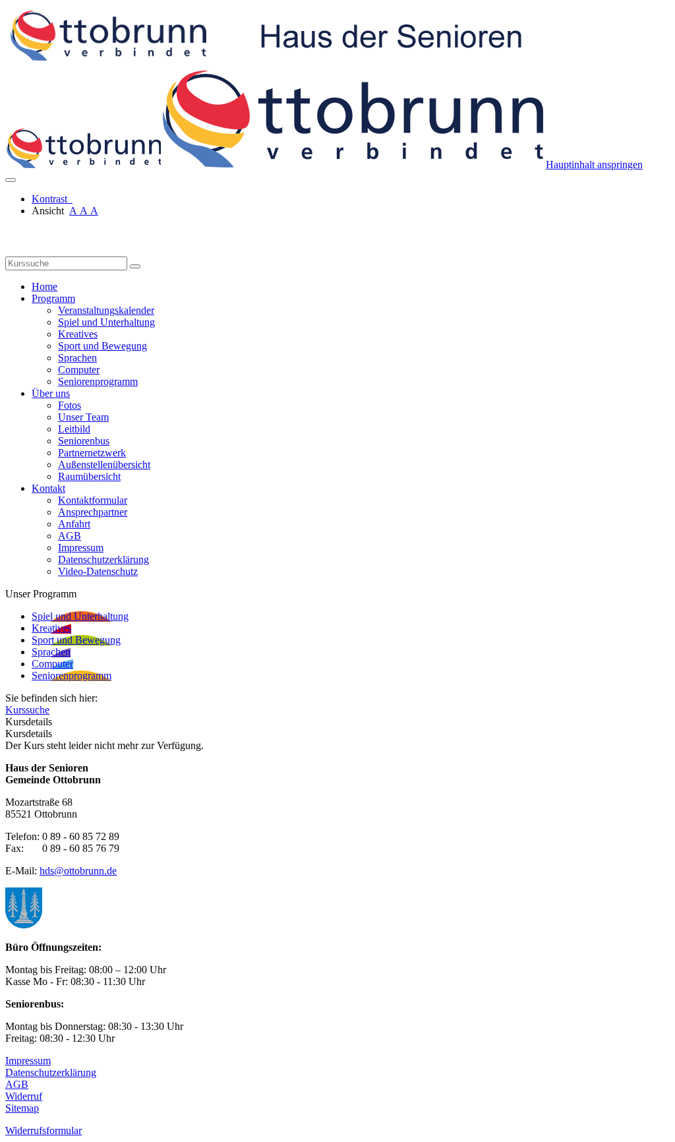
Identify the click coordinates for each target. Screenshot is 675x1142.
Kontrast (52, 198)
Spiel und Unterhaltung (106, 322)
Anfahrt (74, 523)
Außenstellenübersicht (104, 464)
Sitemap (22, 1108)
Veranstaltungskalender (106, 310)
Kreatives (78, 334)
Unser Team (83, 417)
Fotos (69, 405)
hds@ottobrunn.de (78, 870)
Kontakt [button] (48, 488)
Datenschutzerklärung (103, 559)
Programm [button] (53, 298)
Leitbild (74, 429)
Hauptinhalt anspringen (594, 164)
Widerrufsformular (43, 1130)
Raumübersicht (89, 476)
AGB (69, 535)
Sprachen (77, 357)
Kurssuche (27, 709)
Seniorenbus (83, 440)
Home (44, 286)
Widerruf (23, 1096)
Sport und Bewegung (102, 345)
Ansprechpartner (92, 512)
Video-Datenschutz (98, 571)
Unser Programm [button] (40, 593)
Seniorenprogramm (98, 381)
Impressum (80, 547)
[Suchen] (135, 266)
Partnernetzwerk (92, 452)
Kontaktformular (92, 500)
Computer (79, 369)
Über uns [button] (51, 393)
